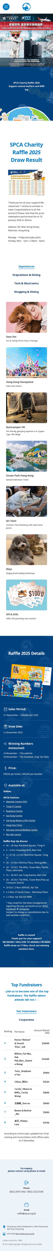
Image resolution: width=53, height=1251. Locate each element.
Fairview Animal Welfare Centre (22, 829)
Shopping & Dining (26, 292)
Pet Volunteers (26, 1011)
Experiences (27, 266)
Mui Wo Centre (13, 834)
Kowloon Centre (14, 811)
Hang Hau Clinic (14, 825)
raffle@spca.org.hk (26, 1213)
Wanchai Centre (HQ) (16, 801)
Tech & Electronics (26, 283)
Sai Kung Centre (14, 815)
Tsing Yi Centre (13, 806)
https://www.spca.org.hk (24, 1234)
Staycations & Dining (26, 275)
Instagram (24, 908)
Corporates (26, 1019)
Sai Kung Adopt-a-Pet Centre (20, 820)
